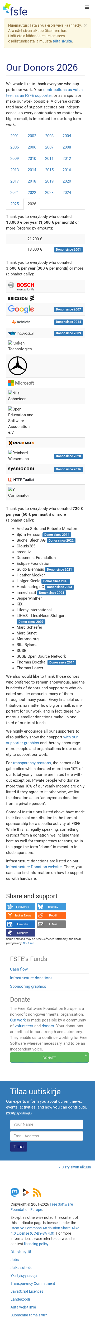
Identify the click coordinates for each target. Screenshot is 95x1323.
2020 (67, 181)
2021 (14, 192)
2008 (67, 147)
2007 (49, 147)
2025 (14, 204)
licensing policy (36, 1244)
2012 (67, 158)
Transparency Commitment (33, 1283)
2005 (14, 147)
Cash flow (19, 969)
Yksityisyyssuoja (24, 1275)
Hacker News (22, 915)
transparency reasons (32, 763)
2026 (32, 204)
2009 (14, 158)
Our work (18, 1020)
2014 (32, 170)
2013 (14, 170)
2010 (32, 158)
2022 (32, 192)
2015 (49, 170)
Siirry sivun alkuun (76, 1167)
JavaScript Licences (27, 1291)
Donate (49, 1057)
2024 (67, 192)
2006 (32, 147)
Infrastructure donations (31, 978)
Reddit (53, 915)
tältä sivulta (62, 41)
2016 (67, 170)
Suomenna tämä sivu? (29, 1315)
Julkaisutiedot (22, 1267)
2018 (32, 181)
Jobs (15, 1260)
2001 (14, 135)
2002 (32, 135)
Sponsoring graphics (28, 986)
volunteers (24, 1026)
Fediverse (22, 906)
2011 (49, 158)
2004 (67, 135)
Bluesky (53, 906)
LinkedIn (22, 924)
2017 (14, 181)
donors (48, 1026)
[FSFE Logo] (15, 9)
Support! (22, 932)
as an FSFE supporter (33, 95)
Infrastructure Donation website (34, 867)
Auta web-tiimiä (23, 1307)
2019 (49, 181)
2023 (49, 192)
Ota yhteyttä (21, 1252)
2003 (49, 135)
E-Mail (53, 924)
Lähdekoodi (20, 1299)
